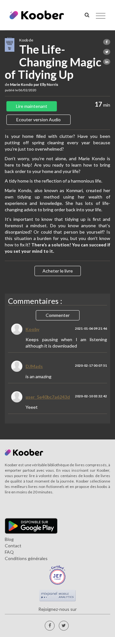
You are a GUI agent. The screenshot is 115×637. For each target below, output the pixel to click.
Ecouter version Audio (38, 119)
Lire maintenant (31, 106)
